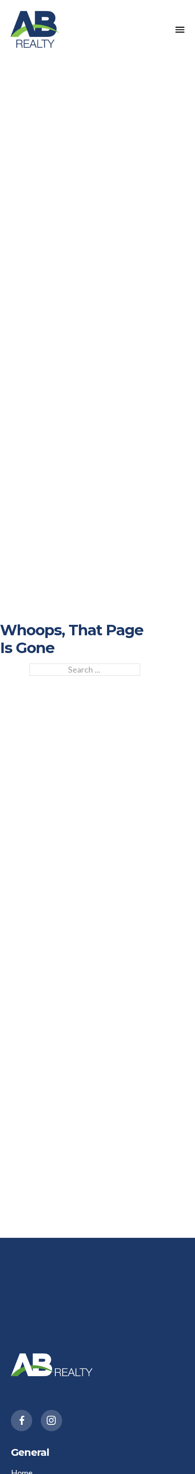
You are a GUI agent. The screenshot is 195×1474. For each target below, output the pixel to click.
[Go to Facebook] (21, 1420)
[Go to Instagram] (51, 1420)
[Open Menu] (180, 29)
